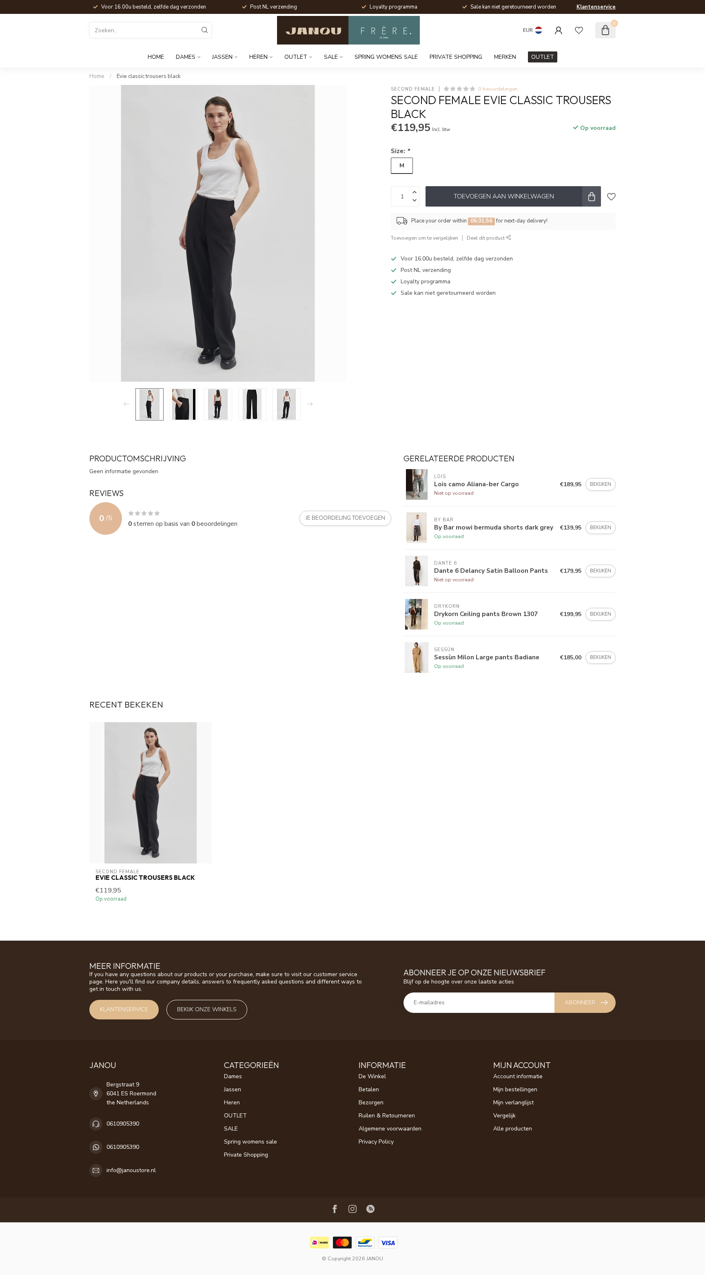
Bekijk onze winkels (207, 1009)
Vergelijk (504, 1115)
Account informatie (518, 1076)
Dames (185, 57)
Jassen (222, 57)
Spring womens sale (386, 57)
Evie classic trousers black (149, 76)
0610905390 (122, 1124)
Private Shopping (456, 57)
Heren (258, 57)
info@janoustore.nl (131, 1170)
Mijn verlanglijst (513, 1102)
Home (156, 57)
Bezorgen (371, 1102)
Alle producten (512, 1129)
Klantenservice (596, 7)
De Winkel (372, 1076)
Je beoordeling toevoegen (345, 518)
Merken (505, 57)
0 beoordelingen (498, 88)
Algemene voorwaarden (390, 1129)
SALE (331, 57)
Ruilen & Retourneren (387, 1115)
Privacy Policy (376, 1142)
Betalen (369, 1089)
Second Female (413, 89)
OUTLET (295, 57)
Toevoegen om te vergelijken (424, 237)
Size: (400, 151)
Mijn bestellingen (515, 1089)
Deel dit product (486, 237)
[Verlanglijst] (579, 30)
